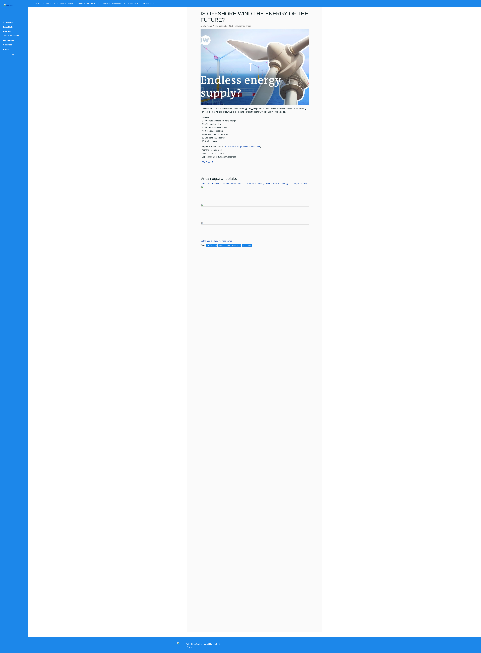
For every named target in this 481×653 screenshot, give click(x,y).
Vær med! (7, 45)
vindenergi (236, 245)
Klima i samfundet (87, 3)
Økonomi (147, 3)
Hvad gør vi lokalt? (112, 3)
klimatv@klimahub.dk (210, 644)
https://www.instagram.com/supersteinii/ (242, 147)
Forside (36, 3)
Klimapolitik (66, 3)
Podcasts (7, 31)
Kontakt (6, 49)
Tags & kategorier (11, 36)
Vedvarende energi (243, 26)
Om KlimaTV (8, 40)
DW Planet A (208, 26)
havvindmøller (224, 245)
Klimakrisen (49, 3)
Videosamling (9, 22)
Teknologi (132, 3)
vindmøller (247, 245)
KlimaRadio (8, 27)
